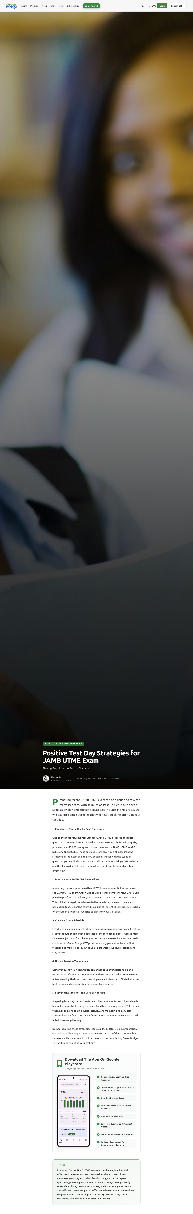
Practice (34, 6)
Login (162, 6)
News (44, 6)
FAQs (53, 6)
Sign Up (152, 6)
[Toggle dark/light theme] (142, 5)
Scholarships (73, 6)
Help (61, 6)
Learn (24, 6)
